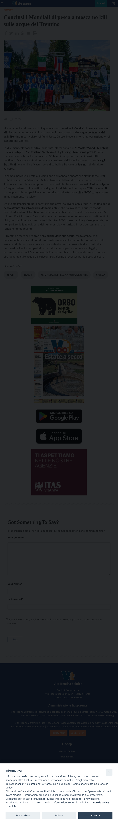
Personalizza (23, 815)
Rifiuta (59, 815)
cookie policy (101, 802)
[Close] (109, 772)
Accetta (95, 815)
